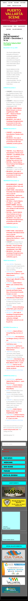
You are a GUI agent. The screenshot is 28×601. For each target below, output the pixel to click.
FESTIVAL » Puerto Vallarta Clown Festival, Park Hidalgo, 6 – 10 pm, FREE (15, 163)
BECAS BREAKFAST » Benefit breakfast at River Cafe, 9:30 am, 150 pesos (14, 186)
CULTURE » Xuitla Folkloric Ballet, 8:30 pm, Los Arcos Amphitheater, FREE (14, 110)
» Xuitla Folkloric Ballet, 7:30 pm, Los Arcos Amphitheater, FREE (14, 411)
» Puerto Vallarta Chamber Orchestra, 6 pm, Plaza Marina (14, 386)
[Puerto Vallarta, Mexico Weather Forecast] (14, 451)
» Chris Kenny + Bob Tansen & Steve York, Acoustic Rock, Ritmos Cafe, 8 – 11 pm (15, 360)
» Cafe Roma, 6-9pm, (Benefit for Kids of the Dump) (15, 279)
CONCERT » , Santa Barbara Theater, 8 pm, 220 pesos (15, 134)
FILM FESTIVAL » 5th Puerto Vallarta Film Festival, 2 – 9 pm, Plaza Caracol (15, 197)
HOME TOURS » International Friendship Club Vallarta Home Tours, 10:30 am (15, 191)
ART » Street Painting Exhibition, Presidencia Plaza (13, 115)
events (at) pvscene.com (11, 429)
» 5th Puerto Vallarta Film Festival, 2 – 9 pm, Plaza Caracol (15, 273)
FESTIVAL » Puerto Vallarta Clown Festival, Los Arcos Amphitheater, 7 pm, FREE (14, 214)
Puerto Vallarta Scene (14, 13)
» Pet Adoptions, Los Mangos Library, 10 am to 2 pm (15, 338)
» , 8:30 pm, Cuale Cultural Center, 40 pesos (15, 366)
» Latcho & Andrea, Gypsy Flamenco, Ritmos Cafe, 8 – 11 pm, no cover (15, 416)
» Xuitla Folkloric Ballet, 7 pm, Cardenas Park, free (14, 284)
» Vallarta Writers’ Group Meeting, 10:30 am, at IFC (14, 333)
